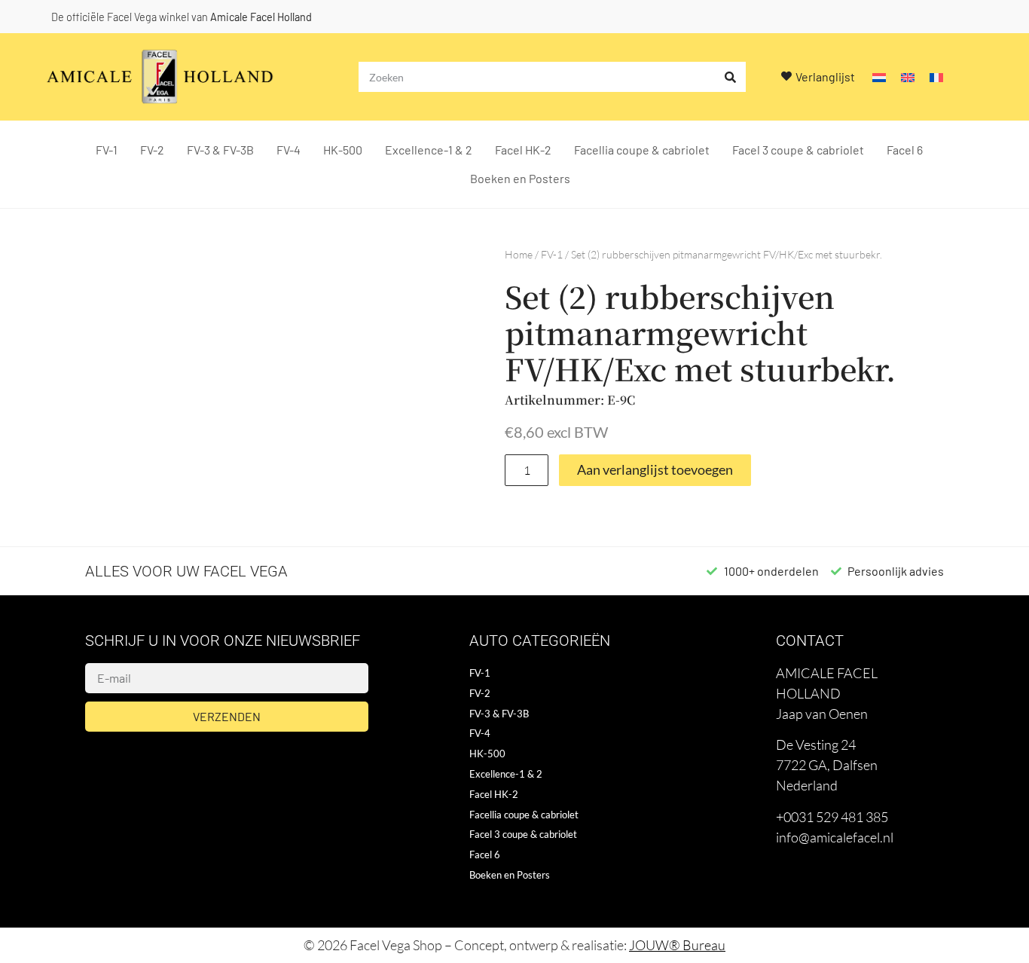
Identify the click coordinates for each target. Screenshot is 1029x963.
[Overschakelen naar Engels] (907, 77)
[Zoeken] (731, 77)
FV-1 (107, 149)
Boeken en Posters (520, 178)
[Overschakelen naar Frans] (936, 77)
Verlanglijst (825, 76)
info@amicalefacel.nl (834, 837)
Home (519, 254)
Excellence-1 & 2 (428, 149)
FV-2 (152, 149)
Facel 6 (905, 149)
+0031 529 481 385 (832, 817)
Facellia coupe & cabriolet (642, 149)
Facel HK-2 (523, 149)
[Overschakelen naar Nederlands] (879, 77)
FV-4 (288, 149)
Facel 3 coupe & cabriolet (798, 149)
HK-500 (342, 149)
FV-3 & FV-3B (220, 149)
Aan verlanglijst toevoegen (655, 470)
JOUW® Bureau (677, 945)
